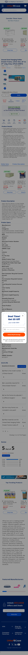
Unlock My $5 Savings (14, 334)
